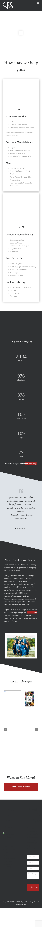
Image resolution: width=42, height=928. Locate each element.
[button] (11, 528)
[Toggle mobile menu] (38, 3)
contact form (32, 612)
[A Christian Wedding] (17, 691)
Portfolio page (31, 463)
